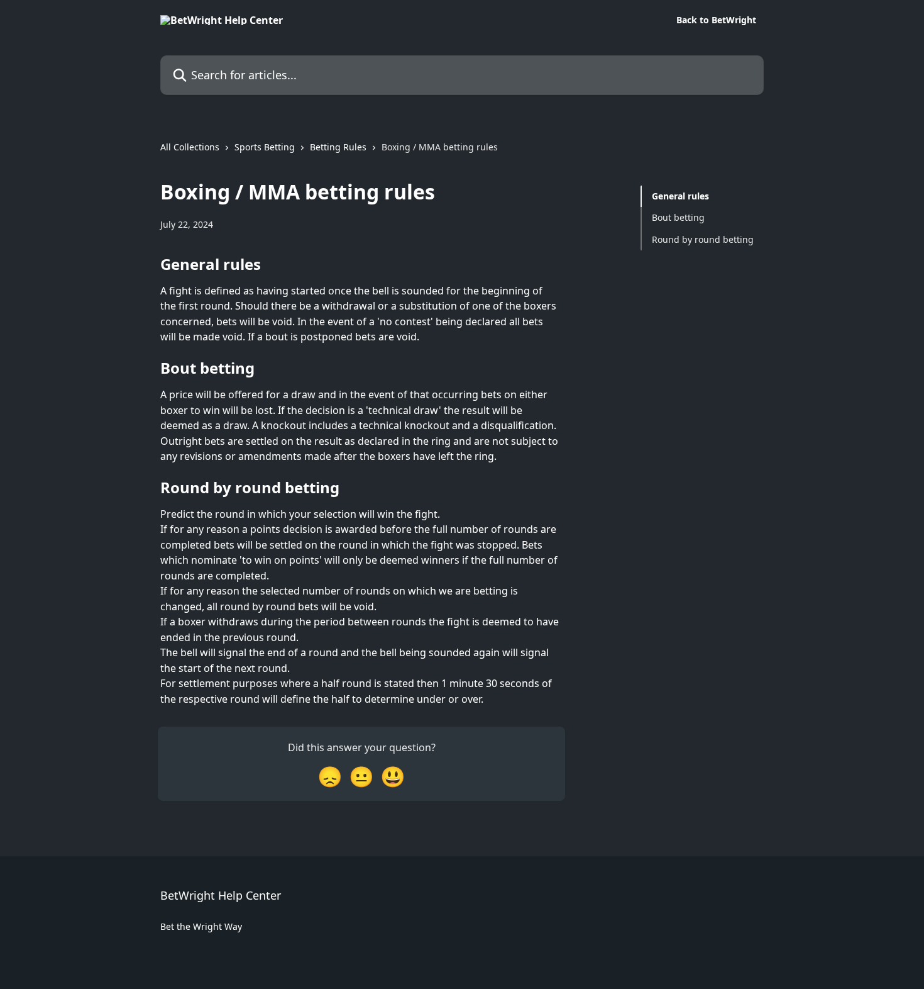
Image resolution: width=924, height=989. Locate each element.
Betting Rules (338, 147)
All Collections (189, 147)
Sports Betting (264, 147)
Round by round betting (703, 239)
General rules (680, 196)
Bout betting (678, 217)
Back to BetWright (716, 20)
